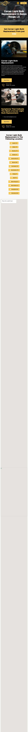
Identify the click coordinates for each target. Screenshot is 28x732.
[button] (18, 3)
